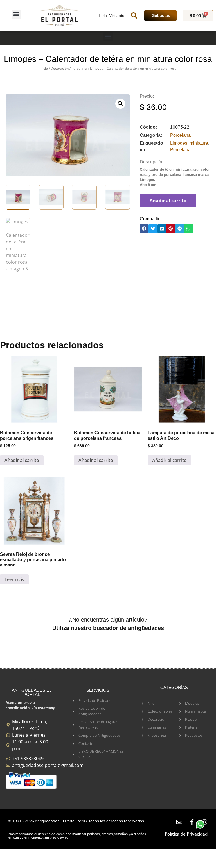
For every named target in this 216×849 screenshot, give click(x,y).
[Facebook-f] (192, 822)
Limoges (178, 143)
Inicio (44, 68)
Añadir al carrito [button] (21, 460)
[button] (16, 14)
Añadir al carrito (168, 200)
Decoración (60, 68)
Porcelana (79, 68)
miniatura (199, 143)
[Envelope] (179, 822)
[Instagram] (205, 822)
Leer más (14, 579)
